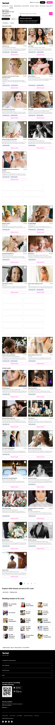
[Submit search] (51, 13)
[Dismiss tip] (38, 18)
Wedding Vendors (6, 593)
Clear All (12, 22)
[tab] (12, 43)
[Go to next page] (34, 529)
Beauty (12, 593)
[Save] (25, 30)
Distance (13, 18)
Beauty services (5, 18)
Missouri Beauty (5, 10)
